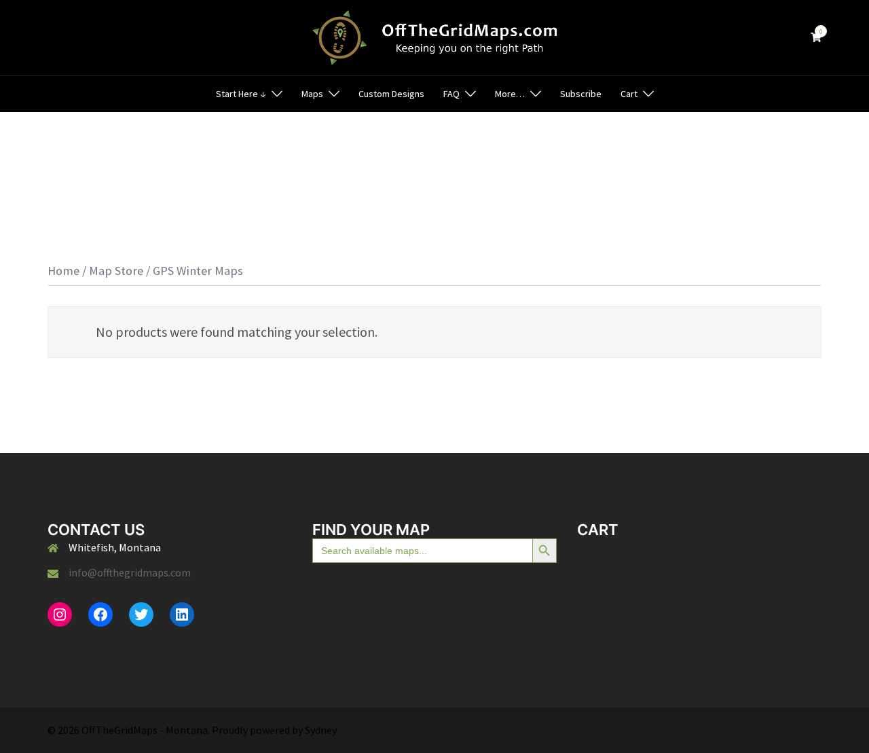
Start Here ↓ (241, 94)
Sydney (321, 730)
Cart (629, 94)
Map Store (116, 270)
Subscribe (581, 94)
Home (63, 270)
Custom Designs (391, 94)
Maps (312, 94)
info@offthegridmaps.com (130, 572)
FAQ (451, 94)
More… (510, 94)
